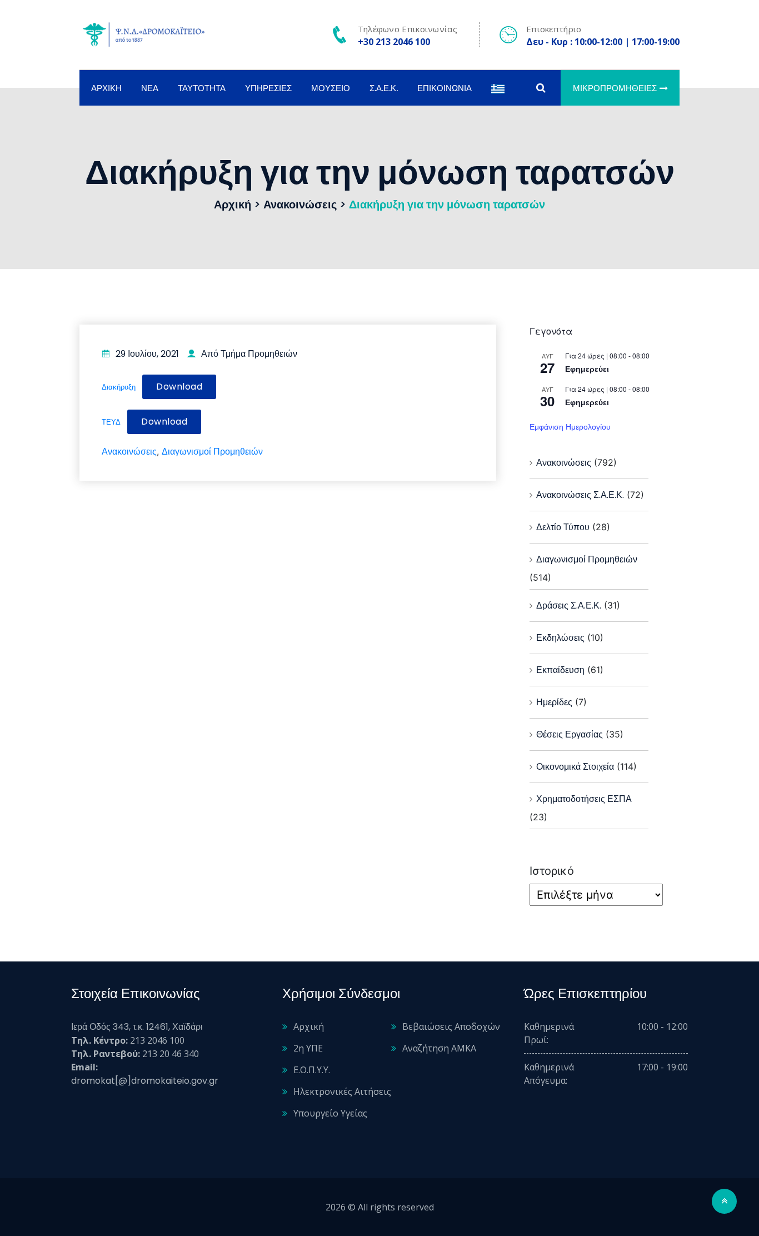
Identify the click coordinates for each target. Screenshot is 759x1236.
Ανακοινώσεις (129, 451)
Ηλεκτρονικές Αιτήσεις (342, 1091)
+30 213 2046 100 (394, 42)
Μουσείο (330, 88)
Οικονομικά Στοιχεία (575, 766)
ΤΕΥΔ (111, 422)
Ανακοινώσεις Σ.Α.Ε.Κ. (580, 495)
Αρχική (106, 88)
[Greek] (498, 88)
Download (179, 386)
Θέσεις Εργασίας (569, 734)
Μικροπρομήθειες (615, 88)
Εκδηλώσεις (560, 637)
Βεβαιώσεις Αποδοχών (451, 1026)
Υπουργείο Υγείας (330, 1113)
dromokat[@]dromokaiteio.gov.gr (144, 1080)
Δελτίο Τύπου (563, 527)
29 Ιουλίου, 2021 (147, 353)
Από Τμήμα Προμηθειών (249, 353)
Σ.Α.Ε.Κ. (383, 88)
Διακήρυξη (119, 387)
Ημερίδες (554, 702)
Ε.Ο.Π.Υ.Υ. (311, 1070)
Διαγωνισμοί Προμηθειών (212, 451)
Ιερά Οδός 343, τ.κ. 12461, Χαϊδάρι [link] (137, 1026)
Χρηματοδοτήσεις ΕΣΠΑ (584, 799)
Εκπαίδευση (560, 670)
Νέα (149, 88)
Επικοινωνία (444, 88)
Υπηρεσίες (268, 88)
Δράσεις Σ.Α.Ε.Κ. (568, 605)
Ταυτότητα (202, 88)
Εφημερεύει (587, 369)
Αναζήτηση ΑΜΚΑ (439, 1048)
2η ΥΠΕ (308, 1048)
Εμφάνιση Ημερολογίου (570, 426)
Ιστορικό (552, 871)
